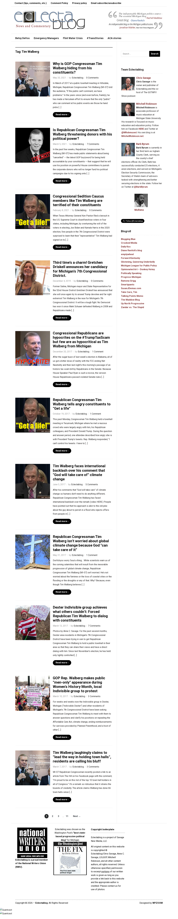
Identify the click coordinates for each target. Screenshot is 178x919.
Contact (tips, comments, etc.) (31, 3)
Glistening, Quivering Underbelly (138, 262)
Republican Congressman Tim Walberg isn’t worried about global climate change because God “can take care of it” (81, 543)
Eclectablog (77, 77)
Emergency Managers (46, 38)
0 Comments (92, 77)
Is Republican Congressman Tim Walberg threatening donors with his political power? (82, 134)
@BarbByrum (141, 187)
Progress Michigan (131, 277)
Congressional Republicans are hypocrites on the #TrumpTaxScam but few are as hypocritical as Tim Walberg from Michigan (81, 339)
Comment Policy (59, 3)
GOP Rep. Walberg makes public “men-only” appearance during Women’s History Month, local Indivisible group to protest (79, 684)
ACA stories (114, 38)
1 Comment (97, 351)
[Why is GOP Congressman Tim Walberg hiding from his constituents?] (32, 79)
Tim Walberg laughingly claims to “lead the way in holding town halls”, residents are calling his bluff (82, 756)
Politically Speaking (131, 273)
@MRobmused (129, 132)
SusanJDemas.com (131, 288)
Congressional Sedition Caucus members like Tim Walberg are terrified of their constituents (78, 200)
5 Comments (92, 484)
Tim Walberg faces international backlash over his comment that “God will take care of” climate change (79, 472)
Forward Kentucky (130, 258)
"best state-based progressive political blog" (71, 836)
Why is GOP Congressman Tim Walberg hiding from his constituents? (77, 68)
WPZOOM (157, 903)
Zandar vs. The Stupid (132, 307)
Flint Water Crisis (73, 38)
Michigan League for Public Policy (139, 265)
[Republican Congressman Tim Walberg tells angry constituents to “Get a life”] (32, 415)
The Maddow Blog (130, 299)
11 (67, 816)
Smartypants (127, 284)
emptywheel (127, 254)
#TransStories (95, 38)
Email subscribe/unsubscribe (106, 3)
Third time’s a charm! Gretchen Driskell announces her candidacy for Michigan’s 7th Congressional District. (80, 269)
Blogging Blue (128, 239)
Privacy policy (79, 3)
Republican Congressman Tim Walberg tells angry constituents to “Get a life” (82, 404)
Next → (77, 816)
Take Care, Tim (129, 292)
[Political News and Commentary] (49, 20)
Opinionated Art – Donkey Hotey (138, 269)
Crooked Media (129, 243)
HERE (141, 129)
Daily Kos (126, 246)
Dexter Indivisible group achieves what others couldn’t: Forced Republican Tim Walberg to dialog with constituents (80, 614)
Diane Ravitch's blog (131, 250)
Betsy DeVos (22, 38)
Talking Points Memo (132, 296)
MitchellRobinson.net (132, 136)
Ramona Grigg (128, 280)
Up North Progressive (132, 303)
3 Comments (94, 696)
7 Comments (93, 144)
